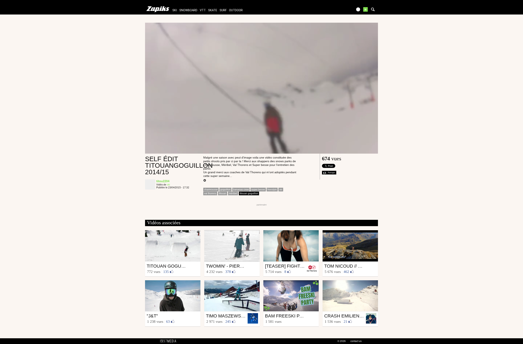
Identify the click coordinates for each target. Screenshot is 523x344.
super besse (258, 189)
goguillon (225, 189)
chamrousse (211, 189)
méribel (233, 193)
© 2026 (341, 341)
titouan (222, 193)
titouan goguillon (249, 193)
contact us (356, 341)
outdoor (236, 10)
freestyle (272, 189)
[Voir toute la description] (204, 180)
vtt (203, 10)
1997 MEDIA (169, 341)
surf (223, 10)
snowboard (188, 10)
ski (174, 10)
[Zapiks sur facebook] (341, 11)
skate (212, 10)
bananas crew (241, 189)
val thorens (210, 193)
